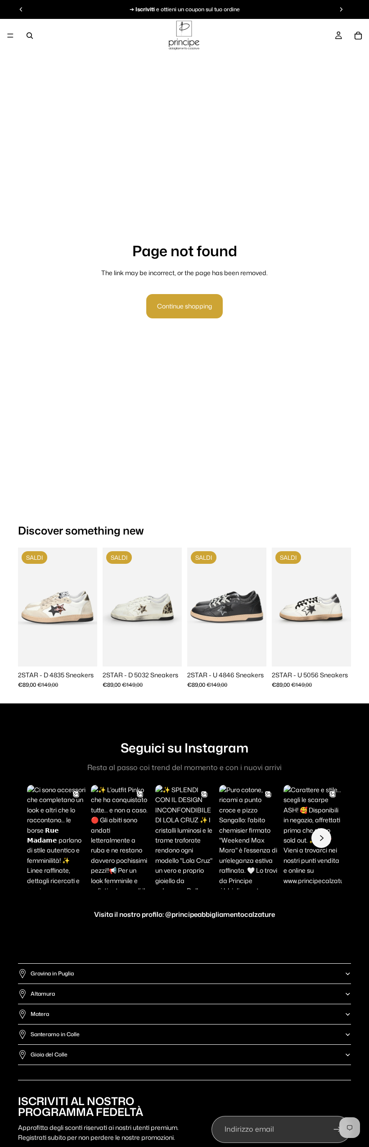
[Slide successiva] (87, 607)
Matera (40, 1014)
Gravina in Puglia (52, 973)
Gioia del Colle (49, 1054)
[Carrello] (358, 35)
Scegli (90, 652)
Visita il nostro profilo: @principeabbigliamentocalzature (184, 914)
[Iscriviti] (337, 1129)
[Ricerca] (30, 35)
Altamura (43, 993)
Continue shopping (184, 306)
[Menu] (10, 35)
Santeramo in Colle (55, 1034)
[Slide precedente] (28, 607)
